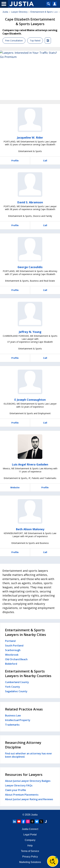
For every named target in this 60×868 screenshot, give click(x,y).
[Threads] (32, 821)
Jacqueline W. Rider (30, 137)
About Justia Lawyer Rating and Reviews (29, 799)
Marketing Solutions (30, 862)
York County (12, 686)
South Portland (14, 645)
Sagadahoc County (16, 691)
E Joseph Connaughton (30, 399)
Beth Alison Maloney (30, 529)
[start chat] (52, 861)
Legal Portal (30, 834)
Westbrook (11, 654)
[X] (41, 821)
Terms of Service (30, 851)
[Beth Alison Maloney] (30, 511)
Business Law (13, 715)
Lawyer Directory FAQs (18, 785)
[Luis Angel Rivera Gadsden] (30, 446)
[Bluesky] (37, 821)
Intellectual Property (17, 720)
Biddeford (11, 663)
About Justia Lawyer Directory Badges (27, 781)
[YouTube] (19, 821)
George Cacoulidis (30, 267)
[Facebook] (23, 821)
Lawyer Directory (19, 12)
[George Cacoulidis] (30, 249)
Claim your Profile (15, 790)
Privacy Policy (30, 856)
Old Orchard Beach (16, 659)
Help (30, 845)
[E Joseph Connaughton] (30, 382)
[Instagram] (28, 821)
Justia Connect (30, 829)
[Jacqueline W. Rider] (30, 119)
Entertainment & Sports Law (44, 12)
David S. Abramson (30, 202)
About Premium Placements (21, 794)
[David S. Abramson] (30, 184)
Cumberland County (17, 682)
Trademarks (12, 724)
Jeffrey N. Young (30, 332)
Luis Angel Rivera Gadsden (30, 464)
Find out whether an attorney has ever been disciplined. (28, 755)
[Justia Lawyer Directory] (46, 821)
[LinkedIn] (14, 821)
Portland (10, 641)
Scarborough (12, 650)
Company (30, 840)
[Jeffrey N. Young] (30, 314)
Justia (5, 12)
